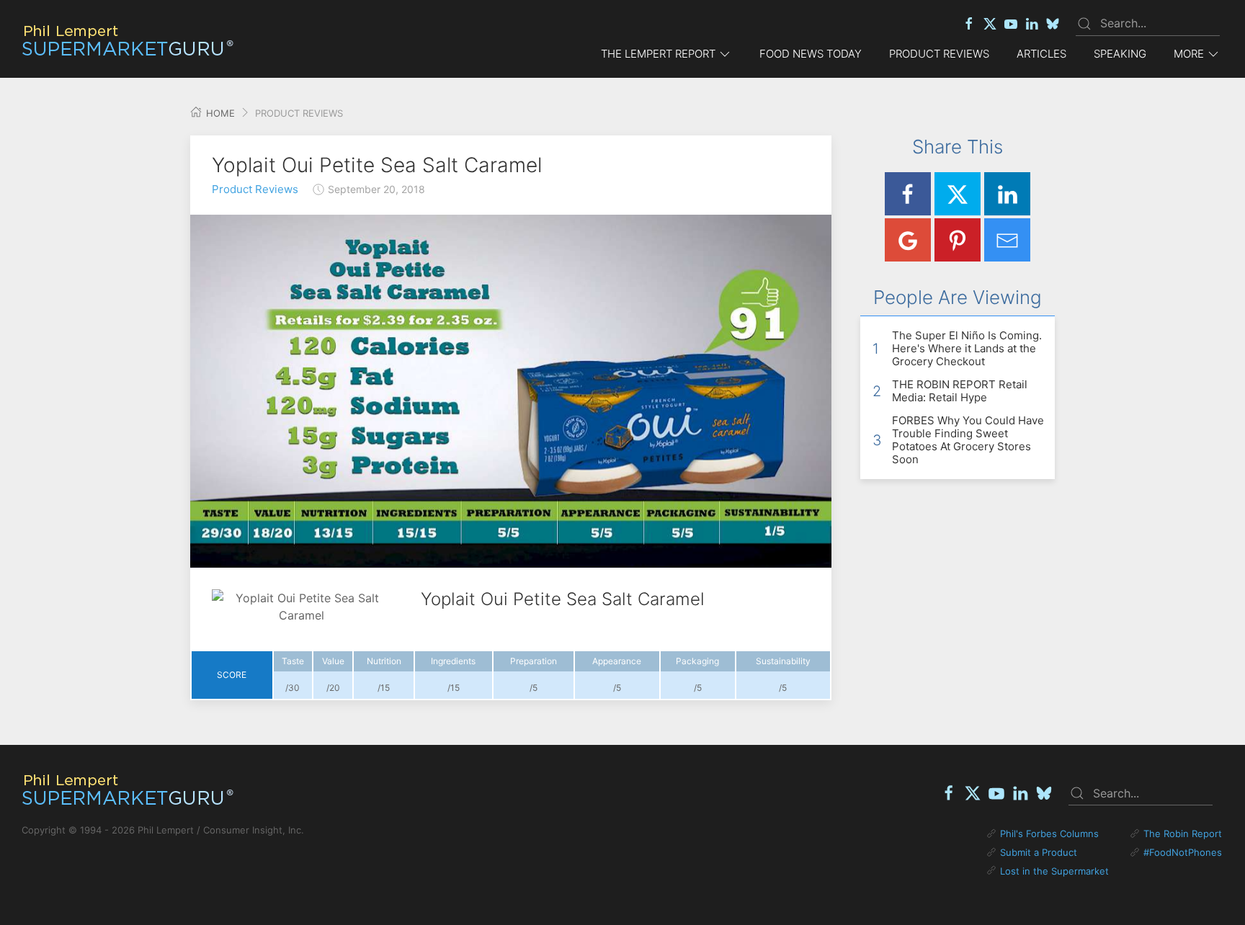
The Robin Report (1182, 833)
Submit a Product (1038, 852)
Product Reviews (939, 54)
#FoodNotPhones (1182, 852)
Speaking (1120, 54)
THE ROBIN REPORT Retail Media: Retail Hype (959, 390)
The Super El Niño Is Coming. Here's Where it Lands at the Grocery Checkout (967, 348)
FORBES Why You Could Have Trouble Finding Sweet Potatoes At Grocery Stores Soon (968, 440)
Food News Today (810, 54)
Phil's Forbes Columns (1049, 833)
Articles (1041, 54)
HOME (219, 113)
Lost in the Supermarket (1054, 871)
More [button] (1189, 54)
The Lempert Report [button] (658, 54)
